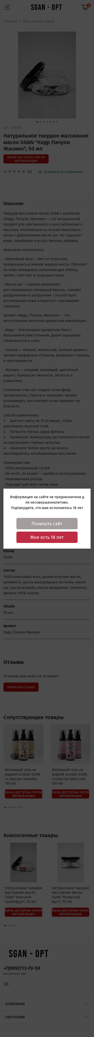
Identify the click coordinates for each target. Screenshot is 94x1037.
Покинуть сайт (47, 523)
